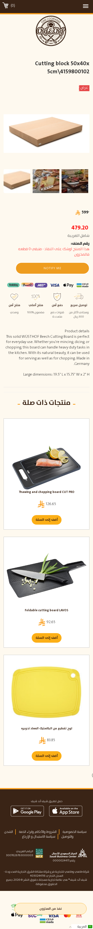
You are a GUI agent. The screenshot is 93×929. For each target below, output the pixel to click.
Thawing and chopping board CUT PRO (46, 492)
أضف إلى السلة (47, 519)
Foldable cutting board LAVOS (46, 610)
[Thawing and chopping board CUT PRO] (46, 455)
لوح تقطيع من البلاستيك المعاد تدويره (46, 728)
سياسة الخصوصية (74, 832)
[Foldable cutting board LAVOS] (46, 573)
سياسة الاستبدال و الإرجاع (38, 836)
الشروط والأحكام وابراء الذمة (38, 832)
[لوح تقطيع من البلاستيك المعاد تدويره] (46, 691)
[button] (52, 268)
